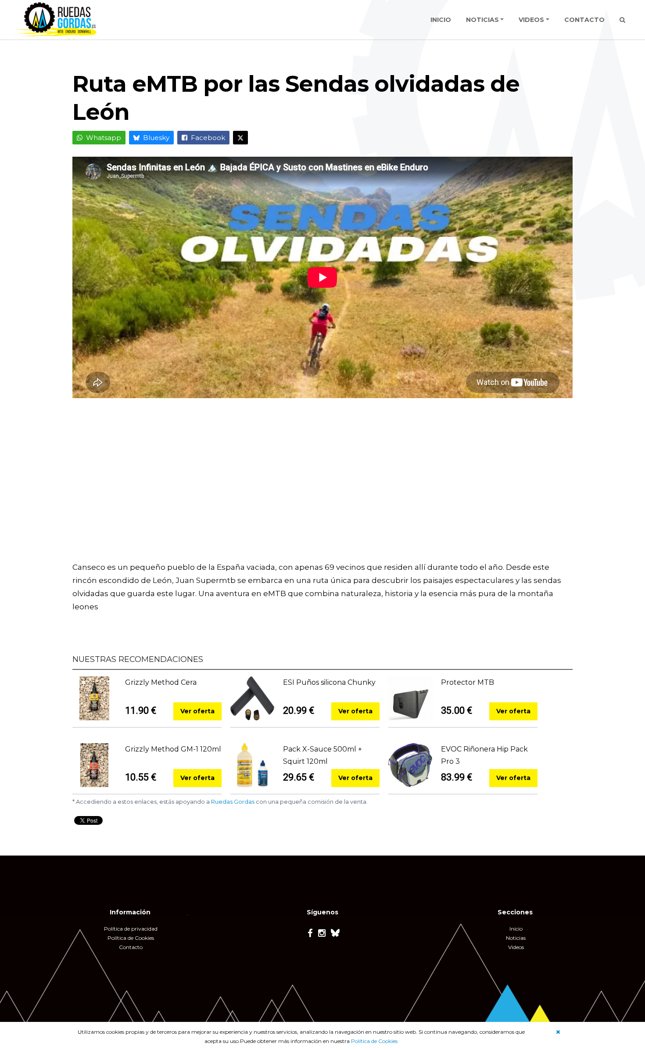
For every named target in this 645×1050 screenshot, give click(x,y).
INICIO (440, 20)
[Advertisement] (322, 485)
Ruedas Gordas (232, 801)
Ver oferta (197, 711)
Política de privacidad (131, 928)
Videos (516, 947)
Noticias (516, 938)
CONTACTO (584, 20)
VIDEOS (531, 20)
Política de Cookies (374, 1041)
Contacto (131, 947)
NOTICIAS (482, 20)
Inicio (516, 928)
